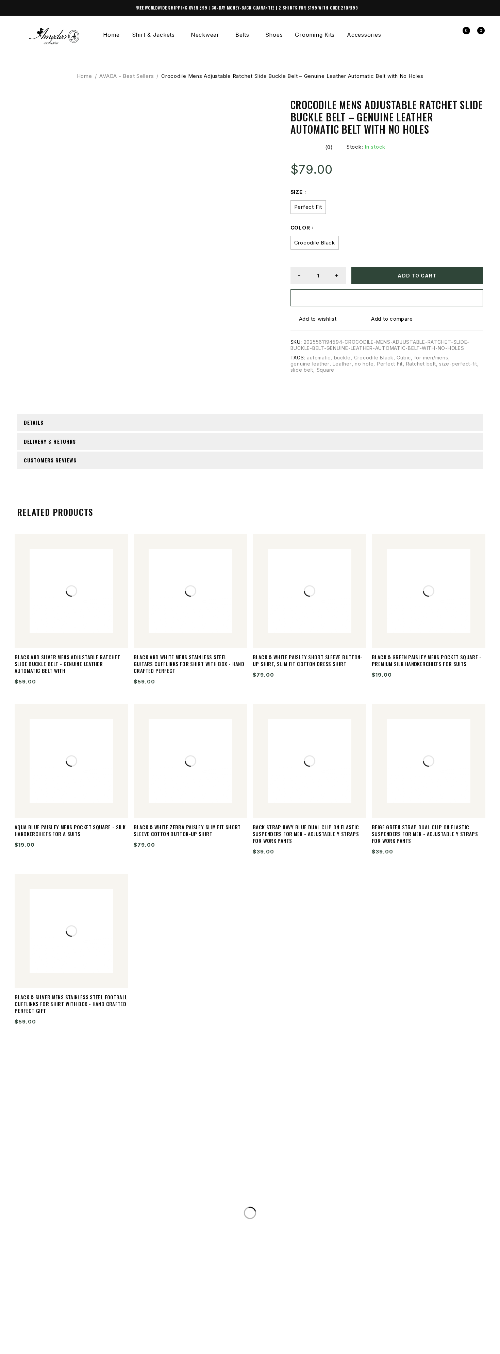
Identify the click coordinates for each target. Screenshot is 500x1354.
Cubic (404, 357)
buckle (342, 357)
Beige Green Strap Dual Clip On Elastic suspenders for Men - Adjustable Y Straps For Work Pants (425, 833)
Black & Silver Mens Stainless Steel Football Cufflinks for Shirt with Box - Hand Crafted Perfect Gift (71, 1003)
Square (326, 370)
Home (84, 76)
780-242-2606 (46, 1200)
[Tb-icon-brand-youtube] (72, 1338)
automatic (319, 357)
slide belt (302, 370)
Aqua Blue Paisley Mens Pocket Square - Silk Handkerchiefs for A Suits (70, 830)
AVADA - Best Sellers (126, 76)
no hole (364, 364)
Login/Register (447, 35)
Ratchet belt (421, 364)
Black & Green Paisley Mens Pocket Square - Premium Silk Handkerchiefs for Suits (427, 660)
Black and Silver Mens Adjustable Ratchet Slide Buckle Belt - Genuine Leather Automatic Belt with (67, 663)
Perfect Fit (308, 207)
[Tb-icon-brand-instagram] (48, 1338)
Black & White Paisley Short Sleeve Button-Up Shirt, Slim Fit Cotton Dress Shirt (308, 660)
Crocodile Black (314, 242)
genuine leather (310, 364)
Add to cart (417, 275)
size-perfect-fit (458, 364)
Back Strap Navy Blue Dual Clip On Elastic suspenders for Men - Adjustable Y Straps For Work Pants (306, 833)
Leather (342, 364)
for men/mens (431, 357)
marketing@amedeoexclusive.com (79, 1213)
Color (300, 228)
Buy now (387, 297)
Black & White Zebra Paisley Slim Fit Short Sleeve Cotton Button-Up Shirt (187, 830)
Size (296, 192)
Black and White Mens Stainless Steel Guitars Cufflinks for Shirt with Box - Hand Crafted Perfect (189, 663)
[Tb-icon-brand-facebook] (25, 1338)
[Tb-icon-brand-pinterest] (95, 1338)
